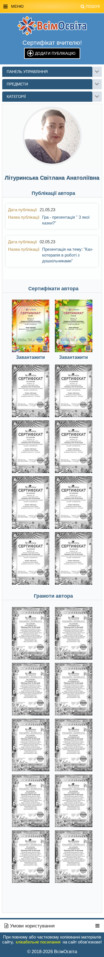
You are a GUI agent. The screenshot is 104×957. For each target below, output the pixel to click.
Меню (55, 6)
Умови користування (32, 926)
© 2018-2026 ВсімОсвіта (52, 951)
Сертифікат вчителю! (52, 42)
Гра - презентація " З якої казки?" (66, 220)
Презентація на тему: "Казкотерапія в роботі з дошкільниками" (67, 255)
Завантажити (30, 357)
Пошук (93, 6)
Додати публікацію (55, 53)
